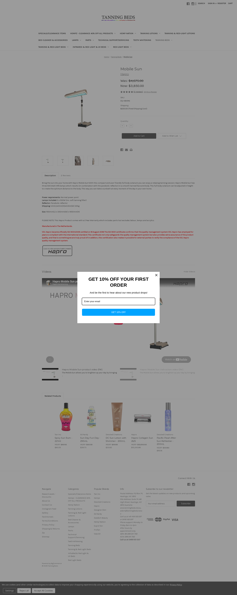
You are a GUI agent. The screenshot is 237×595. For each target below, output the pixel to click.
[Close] (156, 275)
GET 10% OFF (118, 312)
